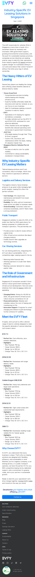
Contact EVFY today (25, 481)
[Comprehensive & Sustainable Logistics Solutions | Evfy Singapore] (8, 3)
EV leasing (21, 62)
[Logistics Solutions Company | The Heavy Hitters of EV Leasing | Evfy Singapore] (24, 3)
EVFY (6, 322)
